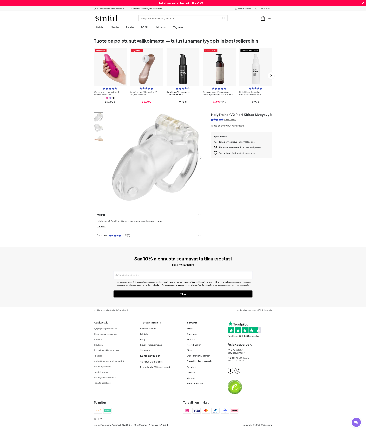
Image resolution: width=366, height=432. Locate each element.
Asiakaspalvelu (244, 8)
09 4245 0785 (264, 8)
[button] (363, 3)
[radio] (104, 88)
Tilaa (183, 293)
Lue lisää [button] (101, 226)
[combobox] (180, 18)
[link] (107, 98)
